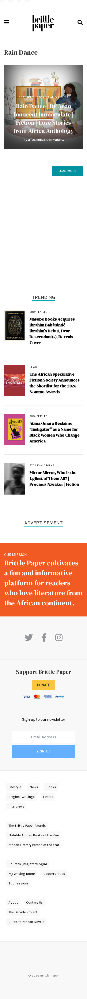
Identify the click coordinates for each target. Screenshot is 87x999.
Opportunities (54, 874)
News (33, 367)
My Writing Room (21, 874)
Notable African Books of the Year (33, 835)
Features (26, 97)
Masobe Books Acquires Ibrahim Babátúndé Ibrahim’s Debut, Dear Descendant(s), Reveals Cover (52, 331)
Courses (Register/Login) (27, 864)
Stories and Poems (52, 97)
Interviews (16, 806)
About (13, 902)
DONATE (43, 685)
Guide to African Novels (26, 922)
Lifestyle (14, 787)
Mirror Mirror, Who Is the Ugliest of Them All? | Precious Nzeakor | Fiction (54, 478)
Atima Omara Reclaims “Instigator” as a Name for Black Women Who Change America (55, 432)
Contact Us (34, 902)
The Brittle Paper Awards (27, 825)
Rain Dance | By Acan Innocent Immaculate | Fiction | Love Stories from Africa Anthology (43, 118)
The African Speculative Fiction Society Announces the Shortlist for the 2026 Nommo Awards (55, 383)
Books (51, 787)
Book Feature (38, 311)
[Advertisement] (43, 236)
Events (48, 797)
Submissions (18, 883)
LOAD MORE (67, 171)
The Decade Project (22, 912)
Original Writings (21, 797)
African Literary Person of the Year (33, 845)
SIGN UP (43, 751)
